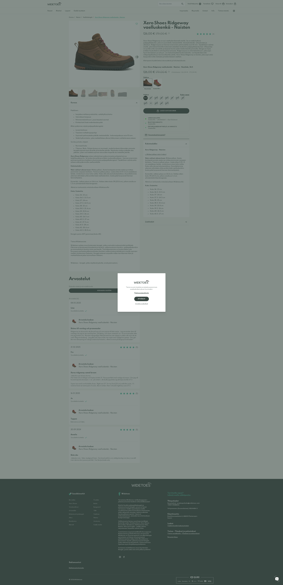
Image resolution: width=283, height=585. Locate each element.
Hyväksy (141, 299)
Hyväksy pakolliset (141, 303)
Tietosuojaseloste (141, 293)
